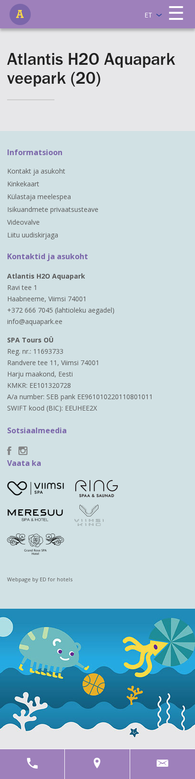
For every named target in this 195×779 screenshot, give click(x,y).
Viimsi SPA (20, 14)
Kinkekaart (23, 183)
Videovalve (23, 222)
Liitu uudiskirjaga (32, 234)
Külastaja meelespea (39, 196)
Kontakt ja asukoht (36, 170)
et (148, 14)
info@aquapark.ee (34, 321)
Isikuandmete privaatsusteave (52, 209)
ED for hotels (56, 579)
